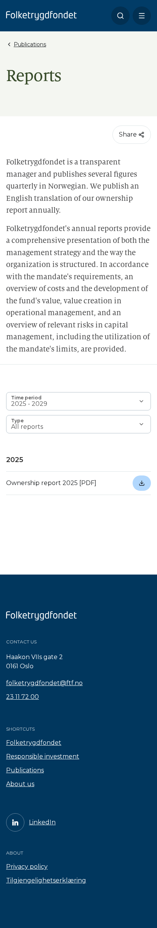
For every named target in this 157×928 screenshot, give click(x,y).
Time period (26, 398)
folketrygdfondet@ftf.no (44, 683)
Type (17, 420)
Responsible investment (42, 756)
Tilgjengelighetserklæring (46, 880)
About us (20, 784)
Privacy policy (27, 866)
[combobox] (78, 401)
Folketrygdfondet (33, 742)
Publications (25, 770)
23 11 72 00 (22, 696)
